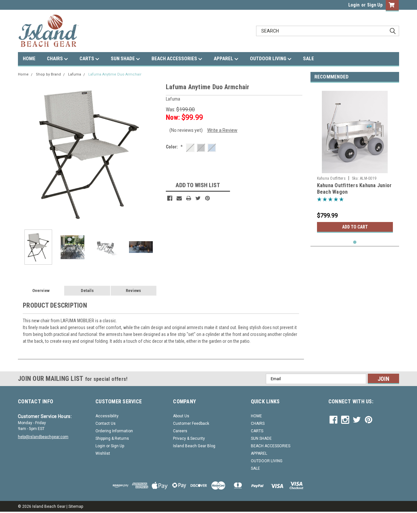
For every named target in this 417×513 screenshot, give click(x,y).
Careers (180, 431)
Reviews (133, 290)
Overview (41, 290)
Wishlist (102, 453)
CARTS (87, 59)
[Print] (188, 198)
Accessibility (107, 416)
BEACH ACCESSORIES (174, 59)
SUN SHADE (123, 59)
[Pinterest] (207, 198)
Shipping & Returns (112, 438)
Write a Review (222, 130)
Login (354, 4)
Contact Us (105, 423)
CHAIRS (55, 59)
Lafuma (74, 74)
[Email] (179, 198)
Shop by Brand (48, 74)
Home (23, 74)
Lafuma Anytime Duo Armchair (114, 74)
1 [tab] (355, 242)
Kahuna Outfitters (331, 178)
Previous (24, 153)
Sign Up (374, 4)
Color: (174, 146)
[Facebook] (169, 198)
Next (154, 153)
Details (87, 290)
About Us (181, 416)
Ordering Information (114, 431)
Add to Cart (355, 226)
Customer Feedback (191, 423)
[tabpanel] (355, 162)
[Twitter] (198, 198)
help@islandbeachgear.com (43, 437)
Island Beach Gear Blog (194, 446)
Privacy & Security (189, 438)
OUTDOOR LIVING (268, 59)
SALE (308, 59)
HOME (29, 59)
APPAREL (224, 59)
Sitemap (75, 506)
